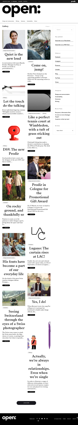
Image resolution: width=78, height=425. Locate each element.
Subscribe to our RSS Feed (62, 44)
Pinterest (57, 65)
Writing (17, 21)
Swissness (23, 21)
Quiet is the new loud (14, 56)
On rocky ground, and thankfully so (14, 210)
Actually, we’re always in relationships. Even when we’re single (39, 366)
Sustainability (30, 21)
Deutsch (25, 1)
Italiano (20, 1)
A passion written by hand (62, 119)
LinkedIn (57, 69)
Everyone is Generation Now (63, 112)
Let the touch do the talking (14, 103)
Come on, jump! (39, 67)
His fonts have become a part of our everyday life (14, 268)
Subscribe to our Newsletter (62, 40)
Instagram (57, 61)
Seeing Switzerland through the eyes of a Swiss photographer (13, 319)
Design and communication (8, 21)
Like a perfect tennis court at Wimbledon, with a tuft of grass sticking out (39, 127)
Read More (7, 71)
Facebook (57, 57)
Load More (26, 402)
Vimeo (57, 82)
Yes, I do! (39, 302)
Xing (56, 73)
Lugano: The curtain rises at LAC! (39, 252)
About (35, 21)
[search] (71, 30)
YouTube (57, 78)
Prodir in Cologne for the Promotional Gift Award (39, 193)
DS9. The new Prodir (14, 151)
